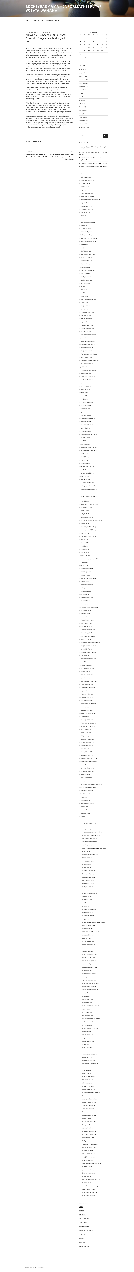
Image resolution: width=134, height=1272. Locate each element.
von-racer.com (84, 655)
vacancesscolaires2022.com (88, 489)
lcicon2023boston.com (87, 482)
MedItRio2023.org (85, 479)
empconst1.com (85, 322)
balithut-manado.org (86, 431)
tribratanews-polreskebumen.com (92, 1163)
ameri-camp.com (85, 315)
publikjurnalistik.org (88, 1170)
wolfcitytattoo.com (87, 977)
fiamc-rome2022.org (86, 700)
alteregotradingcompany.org (88, 434)
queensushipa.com (86, 309)
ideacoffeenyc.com (86, 623)
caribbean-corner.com (88, 1086)
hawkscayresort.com (86, 584)
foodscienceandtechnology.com (91, 1186)
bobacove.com (84, 748)
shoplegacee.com (85, 277)
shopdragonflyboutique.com (88, 761)
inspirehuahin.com (85, 331)
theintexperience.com (86, 177)
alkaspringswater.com (86, 665)
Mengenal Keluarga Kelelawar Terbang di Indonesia (93, 166)
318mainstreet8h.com (87, 668)
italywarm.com (86, 1176)
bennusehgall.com (85, 572)
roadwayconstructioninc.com (89, 758)
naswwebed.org (85, 428)
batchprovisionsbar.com (87, 768)
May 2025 (82, 100)
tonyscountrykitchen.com (87, 726)
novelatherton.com (88, 1150)
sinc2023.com (84, 510)
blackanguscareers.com (89, 1134)
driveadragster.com (88, 861)
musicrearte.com (85, 774)
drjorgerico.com (85, 306)
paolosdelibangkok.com (87, 745)
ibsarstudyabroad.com (87, 568)
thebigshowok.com (88, 886)
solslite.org (85, 1044)
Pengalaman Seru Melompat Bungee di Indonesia (93, 163)
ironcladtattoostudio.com (89, 967)
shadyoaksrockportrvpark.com (89, 607)
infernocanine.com (87, 1034)
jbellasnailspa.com (85, 729)
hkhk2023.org (84, 457)
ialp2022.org (84, 546)
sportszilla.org (84, 765)
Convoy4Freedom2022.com (88, 450)
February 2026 (83, 73)
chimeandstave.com (88, 890)
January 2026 (83, 76)
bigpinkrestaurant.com (87, 328)
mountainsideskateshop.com (90, 1099)
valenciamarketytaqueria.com (91, 931)
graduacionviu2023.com (89, 954)
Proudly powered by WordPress (34, 1267)
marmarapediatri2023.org (88, 530)
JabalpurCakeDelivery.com (88, 241)
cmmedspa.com (87, 1070)
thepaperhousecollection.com (91, 1038)
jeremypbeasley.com (86, 338)
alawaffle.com (86, 938)
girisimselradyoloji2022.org (88, 536)
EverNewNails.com (86, 357)
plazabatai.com (84, 581)
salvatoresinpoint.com (86, 363)
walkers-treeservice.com (89, 1022)
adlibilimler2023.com (86, 425)
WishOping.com (85, 273)
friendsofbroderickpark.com (88, 681)
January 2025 (83, 114)
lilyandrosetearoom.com (89, 986)
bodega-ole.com (87, 1141)
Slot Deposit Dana (84, 1226)
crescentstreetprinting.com (90, 854)
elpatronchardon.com (86, 694)
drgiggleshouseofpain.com (88, 344)
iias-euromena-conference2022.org (90, 559)
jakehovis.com (84, 716)
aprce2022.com (85, 437)
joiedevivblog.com (87, 1118)
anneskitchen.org (87, 928)
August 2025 (82, 90)
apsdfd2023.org (85, 463)
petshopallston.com (88, 912)
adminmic (46, 32)
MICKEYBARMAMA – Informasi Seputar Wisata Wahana (64, 8)
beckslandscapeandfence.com (91, 835)
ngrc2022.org (84, 399)
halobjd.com (84, 244)
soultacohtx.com (85, 810)
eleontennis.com (85, 408)
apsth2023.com (85, 476)
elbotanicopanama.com (87, 604)
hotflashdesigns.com (86, 347)
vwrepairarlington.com (89, 829)
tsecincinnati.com (85, 575)
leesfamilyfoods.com (86, 402)
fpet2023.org (84, 392)
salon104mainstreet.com (87, 662)
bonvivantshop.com (86, 280)
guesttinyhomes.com (88, 870)
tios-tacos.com (86, 948)
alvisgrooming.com (86, 736)
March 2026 (82, 69)
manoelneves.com (85, 219)
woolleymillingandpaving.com (91, 1005)
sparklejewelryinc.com (88, 964)
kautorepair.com (85, 613)
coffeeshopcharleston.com (88, 658)
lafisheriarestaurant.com (87, 707)
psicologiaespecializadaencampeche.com (94, 848)
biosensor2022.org (85, 543)
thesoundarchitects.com (89, 1054)
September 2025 (84, 86)
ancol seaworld (34, 141)
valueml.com (84, 296)
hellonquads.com (85, 588)
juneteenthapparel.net (88, 1173)
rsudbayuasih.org (87, 1166)
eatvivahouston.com (88, 883)
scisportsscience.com (88, 1189)
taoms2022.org (85, 555)
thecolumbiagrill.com (86, 517)
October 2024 (83, 124)
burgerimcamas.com (88, 1195)
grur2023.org (84, 454)
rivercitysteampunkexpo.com (91, 1092)
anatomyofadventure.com (90, 1063)
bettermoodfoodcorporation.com (90, 199)
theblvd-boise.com (85, 389)
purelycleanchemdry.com (87, 270)
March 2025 (82, 107)
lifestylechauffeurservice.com (89, 354)
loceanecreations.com (88, 1112)
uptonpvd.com (86, 1009)
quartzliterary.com (85, 678)
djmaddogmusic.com (88, 1051)
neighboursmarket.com (89, 1131)
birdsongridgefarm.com (89, 1115)
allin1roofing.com (87, 1057)
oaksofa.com (84, 806)
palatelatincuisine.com (89, 877)
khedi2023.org (84, 523)
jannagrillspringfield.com (87, 687)
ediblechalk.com (85, 800)
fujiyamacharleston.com (87, 691)
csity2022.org (84, 565)
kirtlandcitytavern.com (89, 1102)
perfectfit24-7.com (86, 649)
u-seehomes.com (85, 373)
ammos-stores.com (88, 1108)
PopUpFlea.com (85, 293)
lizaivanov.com (86, 867)
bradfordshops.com (86, 415)
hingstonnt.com (85, 203)
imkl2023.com (84, 470)
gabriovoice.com (87, 899)
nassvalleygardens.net (88, 1153)
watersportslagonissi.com (87, 376)
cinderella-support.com (87, 325)
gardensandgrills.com (88, 1076)
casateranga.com (87, 1015)
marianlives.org (84, 186)
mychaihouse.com (85, 732)
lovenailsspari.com (85, 671)
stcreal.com (83, 289)
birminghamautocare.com (88, 723)
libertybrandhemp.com (89, 1125)
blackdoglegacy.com (88, 880)
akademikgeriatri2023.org (88, 527)
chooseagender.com (86, 206)
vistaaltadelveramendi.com (90, 838)
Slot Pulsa (82, 1238)
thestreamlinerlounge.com (90, 1144)
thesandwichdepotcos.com (88, 341)
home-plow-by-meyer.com (90, 874)
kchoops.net (86, 1096)
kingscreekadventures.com (88, 264)
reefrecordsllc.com (87, 935)
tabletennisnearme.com (87, 803)
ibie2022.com (84, 441)
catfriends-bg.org (85, 183)
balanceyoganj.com (86, 228)
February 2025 (83, 110)
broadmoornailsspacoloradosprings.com (94, 922)
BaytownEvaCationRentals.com (89, 238)
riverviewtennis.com (86, 781)
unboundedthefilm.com (87, 180)
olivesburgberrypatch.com (90, 989)
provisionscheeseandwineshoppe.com (91, 520)
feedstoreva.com (85, 793)
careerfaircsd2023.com (87, 473)
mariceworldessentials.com (88, 703)
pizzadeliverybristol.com (87, 633)
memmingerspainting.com (88, 334)
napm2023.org (84, 460)
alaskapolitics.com (85, 212)
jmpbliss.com (84, 302)
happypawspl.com (85, 639)
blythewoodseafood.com (87, 742)
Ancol (27, 20)
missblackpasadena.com (89, 925)
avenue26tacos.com (88, 915)
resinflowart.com (87, 903)
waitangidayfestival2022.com (89, 486)
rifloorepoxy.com (87, 1002)
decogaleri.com (85, 594)
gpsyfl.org (83, 816)
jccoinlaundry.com (85, 610)
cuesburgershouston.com (89, 845)
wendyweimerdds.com (87, 312)
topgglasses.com (87, 919)
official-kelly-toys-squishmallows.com (91, 784)
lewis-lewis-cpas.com (86, 405)
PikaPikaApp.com (85, 251)
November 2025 (83, 83)
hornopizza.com (87, 857)
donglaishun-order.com (87, 697)
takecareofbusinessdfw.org (88, 254)
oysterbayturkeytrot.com (89, 980)
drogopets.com (84, 797)
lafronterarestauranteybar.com (91, 983)
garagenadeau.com (86, 351)
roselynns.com (84, 225)
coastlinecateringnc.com (89, 841)
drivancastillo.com (87, 1067)
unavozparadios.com (86, 597)
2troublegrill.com (87, 1012)
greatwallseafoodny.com (89, 893)
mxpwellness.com (87, 1031)
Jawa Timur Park (38, 20)
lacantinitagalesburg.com (87, 629)
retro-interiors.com (85, 386)
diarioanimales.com (86, 591)
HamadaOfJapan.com (86, 257)
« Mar (84, 57)
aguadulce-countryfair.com (88, 713)
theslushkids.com (87, 993)
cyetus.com (83, 412)
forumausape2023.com (87, 466)
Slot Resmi (82, 1242)
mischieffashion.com (86, 380)
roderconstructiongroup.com (88, 578)
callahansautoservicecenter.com (90, 642)
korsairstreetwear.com (89, 909)
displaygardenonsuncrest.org (88, 787)
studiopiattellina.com (86, 684)
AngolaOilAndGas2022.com (88, 447)
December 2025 (83, 80)
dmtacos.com (86, 851)
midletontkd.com (87, 1073)
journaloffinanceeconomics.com (91, 1179)
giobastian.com (86, 996)
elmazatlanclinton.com (87, 620)
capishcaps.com (85, 813)
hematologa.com (87, 864)
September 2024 (84, 127)
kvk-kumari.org (86, 1182)
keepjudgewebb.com (88, 1060)
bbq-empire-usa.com (86, 790)
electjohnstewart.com (88, 1157)
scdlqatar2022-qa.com (87, 514)
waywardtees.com (85, 190)
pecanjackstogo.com (88, 957)
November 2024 (83, 120)
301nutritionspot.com (88, 1105)
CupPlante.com (85, 283)
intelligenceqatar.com (86, 248)
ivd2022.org (84, 562)
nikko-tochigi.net (87, 1083)
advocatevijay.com (86, 421)
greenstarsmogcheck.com (88, 636)
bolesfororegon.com (88, 1137)
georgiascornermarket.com (88, 645)
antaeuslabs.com (85, 267)
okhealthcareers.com (86, 174)
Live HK (81, 1207)
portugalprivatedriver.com (88, 652)
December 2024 (83, 117)
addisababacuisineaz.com (90, 1192)
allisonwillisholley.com (88, 1041)
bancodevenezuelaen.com (88, 196)
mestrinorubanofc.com (89, 1147)
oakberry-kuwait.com (86, 674)
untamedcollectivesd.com (90, 1028)
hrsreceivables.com (86, 318)
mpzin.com (83, 286)
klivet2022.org (84, 549)
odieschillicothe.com (86, 626)
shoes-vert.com (85, 601)
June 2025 (82, 97)
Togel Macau (82, 1214)
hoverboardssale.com (86, 209)
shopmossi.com (87, 1025)
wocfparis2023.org (86, 507)
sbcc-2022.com (85, 444)
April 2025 (82, 103)
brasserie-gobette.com (87, 771)
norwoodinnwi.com (87, 1128)
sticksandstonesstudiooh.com (91, 1018)
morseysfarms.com (86, 777)
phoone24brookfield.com (87, 752)
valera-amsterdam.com (89, 1121)
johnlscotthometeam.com (88, 370)
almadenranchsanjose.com (88, 418)
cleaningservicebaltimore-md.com (92, 832)
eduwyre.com (84, 383)
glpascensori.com (87, 999)
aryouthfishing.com (88, 941)
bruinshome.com (87, 970)
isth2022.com (84, 501)
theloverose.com (87, 896)
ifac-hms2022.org (85, 552)
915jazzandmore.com (86, 710)
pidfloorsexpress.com (86, 193)
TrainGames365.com (86, 235)
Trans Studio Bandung (52, 20)
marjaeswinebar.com (86, 617)
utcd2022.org (84, 539)
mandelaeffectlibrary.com (88, 222)
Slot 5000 (81, 1210)
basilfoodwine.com (87, 1079)
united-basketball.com (88, 944)
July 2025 (81, 93)
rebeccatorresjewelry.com (88, 299)
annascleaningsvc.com (89, 973)
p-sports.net (85, 906)
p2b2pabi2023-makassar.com (89, 504)
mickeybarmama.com (86, 755)
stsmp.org (83, 215)
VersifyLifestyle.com (86, 260)
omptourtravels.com (88, 1160)
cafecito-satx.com (87, 951)
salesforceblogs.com (86, 232)
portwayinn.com (87, 1047)
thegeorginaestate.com (87, 739)
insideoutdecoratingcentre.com (89, 360)
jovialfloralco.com (85, 367)
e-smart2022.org (85, 396)
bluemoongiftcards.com (89, 1089)
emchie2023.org (85, 533)
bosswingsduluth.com (86, 719)
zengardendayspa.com (89, 960)
